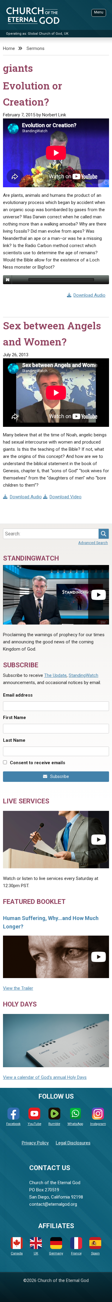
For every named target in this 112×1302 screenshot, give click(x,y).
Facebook (13, 1124)
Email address (18, 695)
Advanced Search (93, 542)
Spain (95, 1253)
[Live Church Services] (56, 839)
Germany (56, 1253)
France (76, 1253)
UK (36, 1253)
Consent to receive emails (37, 762)
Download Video (66, 497)
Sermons (36, 48)
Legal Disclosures (73, 1143)
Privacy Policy (35, 1143)
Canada (17, 1253)
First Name (14, 717)
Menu (98, 12)
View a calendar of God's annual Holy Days (45, 1077)
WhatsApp (75, 1124)
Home (9, 48)
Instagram (98, 1124)
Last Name (14, 740)
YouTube (34, 1124)
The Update (55, 675)
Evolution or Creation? (32, 93)
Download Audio (89, 295)
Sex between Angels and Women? (52, 333)
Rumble (54, 1124)
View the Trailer (18, 988)
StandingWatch (83, 675)
